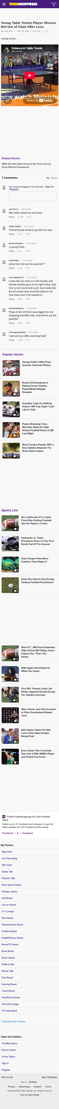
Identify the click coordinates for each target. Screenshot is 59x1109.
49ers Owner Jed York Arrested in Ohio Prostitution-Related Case (38, 712)
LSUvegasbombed (17, 332)
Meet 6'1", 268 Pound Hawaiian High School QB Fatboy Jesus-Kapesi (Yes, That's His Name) (38, 652)
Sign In (5, 1063)
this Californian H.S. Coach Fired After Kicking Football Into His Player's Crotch (36, 520)
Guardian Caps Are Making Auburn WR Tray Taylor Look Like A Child (38, 406)
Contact (37, 1086)
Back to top (7, 1077)
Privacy (11, 1086)
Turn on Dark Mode (29, 1095)
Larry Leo (8, 31)
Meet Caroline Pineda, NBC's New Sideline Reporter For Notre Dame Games (38, 447)
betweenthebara (16, 243)
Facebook (7, 833)
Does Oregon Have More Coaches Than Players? (34, 560)
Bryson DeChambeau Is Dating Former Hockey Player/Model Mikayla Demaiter (35, 387)
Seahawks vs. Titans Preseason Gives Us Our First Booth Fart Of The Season (37, 540)
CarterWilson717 (16, 277)
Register (6, 1069)
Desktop (33, 1082)
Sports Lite (9, 510)
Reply (11, 217)
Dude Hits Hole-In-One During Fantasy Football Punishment (37, 581)
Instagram (27, 833)
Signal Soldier (15, 226)
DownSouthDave (16, 308)
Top (47, 178)
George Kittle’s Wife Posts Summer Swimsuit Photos (36, 363)
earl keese (13, 209)
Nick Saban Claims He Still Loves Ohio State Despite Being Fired (35, 733)
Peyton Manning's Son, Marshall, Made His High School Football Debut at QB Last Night (38, 429)
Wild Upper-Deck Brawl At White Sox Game (35, 669)
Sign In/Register (49, 1077)
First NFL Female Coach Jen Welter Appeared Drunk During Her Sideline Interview (38, 691)
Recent (54, 178)
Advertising (24, 1086)
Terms (48, 1086)
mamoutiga (14, 260)
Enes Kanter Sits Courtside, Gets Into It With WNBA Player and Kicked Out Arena (37, 753)
